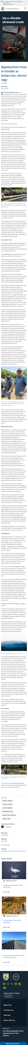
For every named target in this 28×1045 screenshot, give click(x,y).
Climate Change (5, 845)
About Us (7, 1005)
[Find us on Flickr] (20, 984)
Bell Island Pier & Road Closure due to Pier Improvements (13, 956)
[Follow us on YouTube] (5, 988)
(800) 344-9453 (8, 995)
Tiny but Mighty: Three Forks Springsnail (12, 921)
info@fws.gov (8, 997)
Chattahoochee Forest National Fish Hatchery (13, 851)
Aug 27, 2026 (6, 927)
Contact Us (8, 1010)
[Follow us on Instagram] (8, 984)
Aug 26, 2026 (6, 962)
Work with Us (9, 1020)
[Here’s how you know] (14, 3)
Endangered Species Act (12, 916)
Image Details (5, 207)
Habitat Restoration (11, 880)
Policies (7, 1015)
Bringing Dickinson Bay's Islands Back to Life (13, 886)
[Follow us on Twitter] (12, 984)
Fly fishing (7, 827)
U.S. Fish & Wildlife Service (12, 9)
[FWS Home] (2, 9)
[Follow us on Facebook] (4, 984)
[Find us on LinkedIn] (16, 984)
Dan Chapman (4, 89)
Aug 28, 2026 (6, 892)
